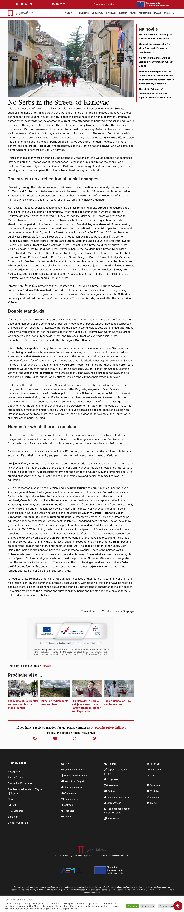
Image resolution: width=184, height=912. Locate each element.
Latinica (110, 4)
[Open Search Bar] (173, 13)
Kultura (123, 13)
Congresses (113, 779)
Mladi (133, 13)
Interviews (112, 785)
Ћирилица (99, 4)
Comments (70, 793)
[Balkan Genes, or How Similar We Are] (119, 694)
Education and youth (117, 797)
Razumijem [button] (132, 906)
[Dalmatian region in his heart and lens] (55, 694)
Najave (157, 13)
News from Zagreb (74, 781)
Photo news (113, 818)
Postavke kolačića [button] (168, 906)
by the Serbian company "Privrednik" (115, 856)
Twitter (153, 803)
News (11, 799)
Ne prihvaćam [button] (147, 906)
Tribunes (111, 763)
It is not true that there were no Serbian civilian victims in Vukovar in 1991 (156, 62)
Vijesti (68, 13)
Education (13, 805)
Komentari (83, 13)
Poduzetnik (145, 13)
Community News (74, 769)
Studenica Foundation (20, 783)
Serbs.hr (13, 816)
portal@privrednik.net (110, 727)
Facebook (154, 785)
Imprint (151, 775)
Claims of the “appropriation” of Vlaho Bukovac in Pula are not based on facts (155, 48)
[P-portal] (20, 13)
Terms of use (154, 763)
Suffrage (68, 805)
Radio (167, 13)
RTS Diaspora (16, 810)
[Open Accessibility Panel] (178, 906)
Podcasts (68, 810)
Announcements (73, 787)
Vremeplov (97, 13)
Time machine (71, 799)
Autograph (14, 771)
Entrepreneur (113, 803)
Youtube (154, 791)
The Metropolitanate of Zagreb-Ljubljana (26, 791)
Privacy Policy (154, 769)
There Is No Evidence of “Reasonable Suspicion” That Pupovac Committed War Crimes (155, 93)
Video (67, 816)
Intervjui (111, 13)
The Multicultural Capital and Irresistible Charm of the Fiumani (23, 704)
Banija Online (15, 777)
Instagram (154, 797)
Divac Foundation (18, 822)
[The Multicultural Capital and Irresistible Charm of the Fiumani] (23, 694)
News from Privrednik (75, 775)
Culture (111, 791)
